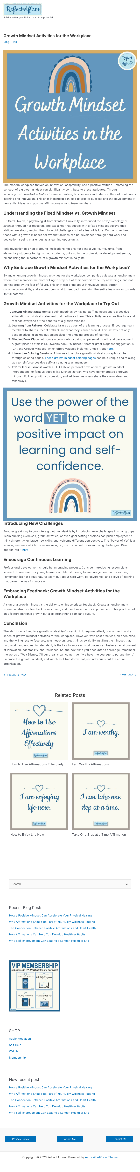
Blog (6, 41)
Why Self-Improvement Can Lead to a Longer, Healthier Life (49, 940)
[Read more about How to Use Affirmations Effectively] (39, 730)
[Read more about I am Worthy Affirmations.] (101, 730)
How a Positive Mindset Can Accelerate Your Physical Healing (50, 915)
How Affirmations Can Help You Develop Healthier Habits (47, 934)
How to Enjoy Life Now (27, 834)
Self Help (15, 1045)
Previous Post (15, 675)
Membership (17, 1057)
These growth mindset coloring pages (70, 358)
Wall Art (14, 1051)
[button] (20, 1139)
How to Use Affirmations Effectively (37, 764)
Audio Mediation (20, 1038)
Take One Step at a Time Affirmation (99, 834)
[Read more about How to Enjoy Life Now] (39, 801)
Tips (14, 41)
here (110, 348)
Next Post (128, 675)
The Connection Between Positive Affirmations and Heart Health (52, 928)
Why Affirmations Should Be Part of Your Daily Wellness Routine (52, 921)
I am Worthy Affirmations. (91, 764)
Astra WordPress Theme (101, 1157)
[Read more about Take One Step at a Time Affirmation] (101, 801)
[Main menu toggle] (133, 11)
